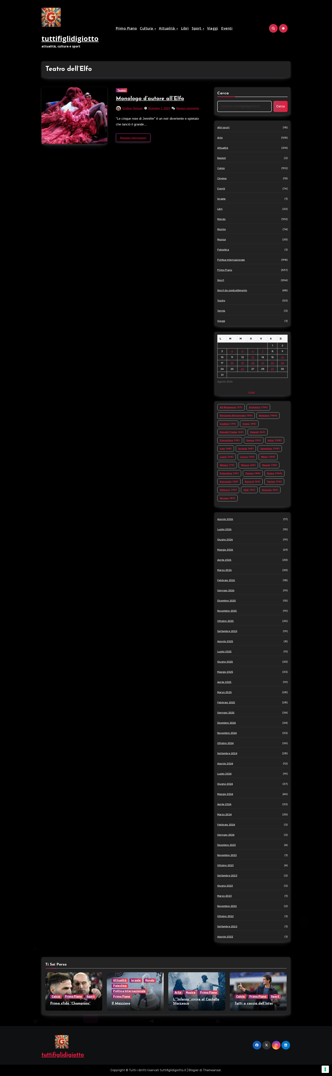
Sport (197, 28)
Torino (274, 481)
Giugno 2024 (225, 783)
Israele (221, 198)
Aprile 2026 (224, 559)
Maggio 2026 (225, 549)
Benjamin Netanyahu (236, 415)
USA (249, 490)
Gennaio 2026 (225, 590)
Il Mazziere (121, 1003)
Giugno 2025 (225, 661)
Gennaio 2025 (225, 712)
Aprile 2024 (224, 804)
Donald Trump (231, 432)
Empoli (257, 432)
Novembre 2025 (227, 610)
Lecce (247, 456)
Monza (248, 465)
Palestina (223, 249)
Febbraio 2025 (226, 702)
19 (242, 363)
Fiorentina (230, 440)
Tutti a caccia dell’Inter (254, 1003)
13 (252, 357)
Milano (227, 465)
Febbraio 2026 (226, 580)
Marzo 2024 (224, 814)
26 (242, 369)
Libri (185, 28)
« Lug (251, 392)
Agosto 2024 (225, 763)
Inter (275, 440)
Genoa (253, 440)
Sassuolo (229, 481)
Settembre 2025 (227, 631)
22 (272, 363)
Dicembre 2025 (226, 600)
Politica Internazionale (231, 259)
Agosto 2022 (225, 936)
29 (272, 369)
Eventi (226, 28)
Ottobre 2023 (225, 865)
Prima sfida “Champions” (70, 1003)
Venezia (270, 490)
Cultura (147, 28)
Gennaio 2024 (225, 834)
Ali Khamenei (231, 407)
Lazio (226, 456)
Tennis (221, 310)
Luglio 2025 (224, 651)
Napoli (269, 465)
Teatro (121, 90)
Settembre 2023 (227, 875)
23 (282, 363)
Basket (221, 158)
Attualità (167, 28)
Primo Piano (126, 28)
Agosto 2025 (225, 641)
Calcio (221, 168)
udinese (228, 490)
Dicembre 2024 (226, 722)
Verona (227, 498)
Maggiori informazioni (133, 137)
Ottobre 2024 (225, 743)
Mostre (221, 229)
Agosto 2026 (225, 519)
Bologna (268, 415)
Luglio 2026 (224, 529)
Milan (268, 456)
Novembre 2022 (227, 906)
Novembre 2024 (227, 733)
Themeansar (212, 1070)
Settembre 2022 (227, 926)
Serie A (252, 481)
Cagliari (228, 423)
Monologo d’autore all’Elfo (150, 98)
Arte (220, 137)
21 (262, 363)
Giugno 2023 (225, 885)
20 (252, 363)
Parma (252, 473)
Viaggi (212, 28)
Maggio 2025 (225, 671)
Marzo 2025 (224, 692)
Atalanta (258, 407)
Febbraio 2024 (226, 824)
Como (249, 423)
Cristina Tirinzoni (132, 108)
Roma (274, 473)
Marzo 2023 (224, 895)
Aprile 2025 (224, 682)
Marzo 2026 (224, 570)
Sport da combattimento (232, 290)
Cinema (222, 178)
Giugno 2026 (225, 539)
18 (232, 363)
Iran (226, 448)
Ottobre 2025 (225, 621)
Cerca (223, 93)
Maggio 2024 (225, 794)
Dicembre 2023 (226, 845)
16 (282, 357)
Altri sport (223, 127)
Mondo (221, 219)
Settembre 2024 (227, 753)
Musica (221, 239)
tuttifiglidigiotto (70, 38)
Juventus (269, 448)
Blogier (193, 1070)
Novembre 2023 (227, 855)
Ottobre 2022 (225, 916)
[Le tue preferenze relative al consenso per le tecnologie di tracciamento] (325, 1069)
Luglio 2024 (224, 773)
